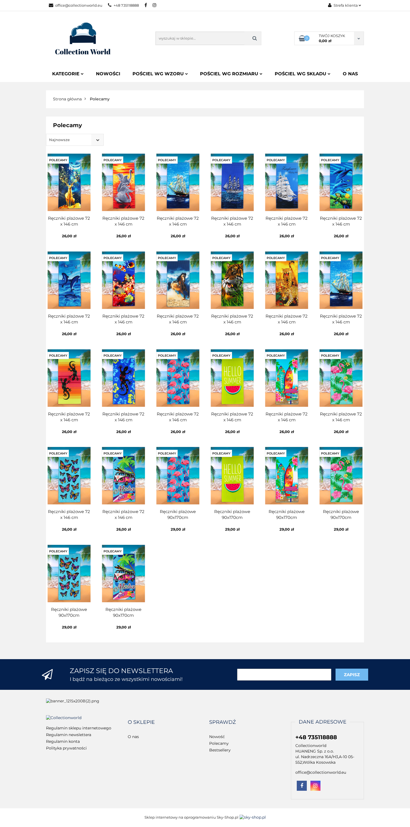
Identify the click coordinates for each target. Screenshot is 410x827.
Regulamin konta (63, 741)
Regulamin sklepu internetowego (78, 728)
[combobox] (75, 140)
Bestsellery (220, 750)
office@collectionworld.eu (78, 5)
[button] (141, 722)
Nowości (108, 73)
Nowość (217, 736)
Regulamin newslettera (68, 734)
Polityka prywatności (66, 748)
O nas (350, 73)
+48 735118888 (126, 5)
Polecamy (219, 743)
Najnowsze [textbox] (59, 139)
